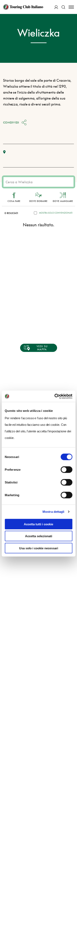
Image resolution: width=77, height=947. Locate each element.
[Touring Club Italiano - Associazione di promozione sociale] (23, 7)
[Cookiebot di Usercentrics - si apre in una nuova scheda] (54, 396)
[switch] (66, 469)
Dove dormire (38, 201)
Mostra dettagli (53, 511)
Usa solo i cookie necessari (38, 548)
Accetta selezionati (38, 536)
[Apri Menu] (71, 7)
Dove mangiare (63, 201)
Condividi (11, 122)
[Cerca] (63, 7)
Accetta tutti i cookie (38, 524)
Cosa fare (14, 201)
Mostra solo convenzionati (55, 213)
